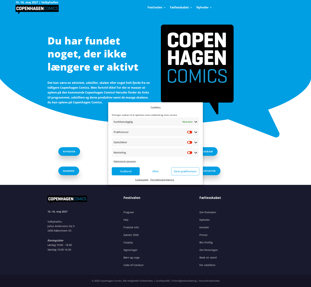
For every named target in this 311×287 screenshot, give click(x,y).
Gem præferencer (185, 171)
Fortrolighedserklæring (162, 179)
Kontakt (204, 227)
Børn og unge (131, 257)
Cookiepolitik (141, 179)
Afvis (155, 171)
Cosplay (128, 242)
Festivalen (155, 7)
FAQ (125, 219)
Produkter (208, 170)
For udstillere (207, 265)
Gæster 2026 (131, 235)
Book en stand (208, 257)
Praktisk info (131, 227)
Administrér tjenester (125, 161)
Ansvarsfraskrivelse (209, 280)
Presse (203, 235)
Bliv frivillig (206, 242)
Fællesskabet (179, 7)
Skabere (69, 170)
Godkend (126, 171)
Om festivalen (207, 212)
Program (206, 151)
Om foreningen (208, 250)
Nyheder (202, 7)
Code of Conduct (133, 265)
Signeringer (130, 250)
